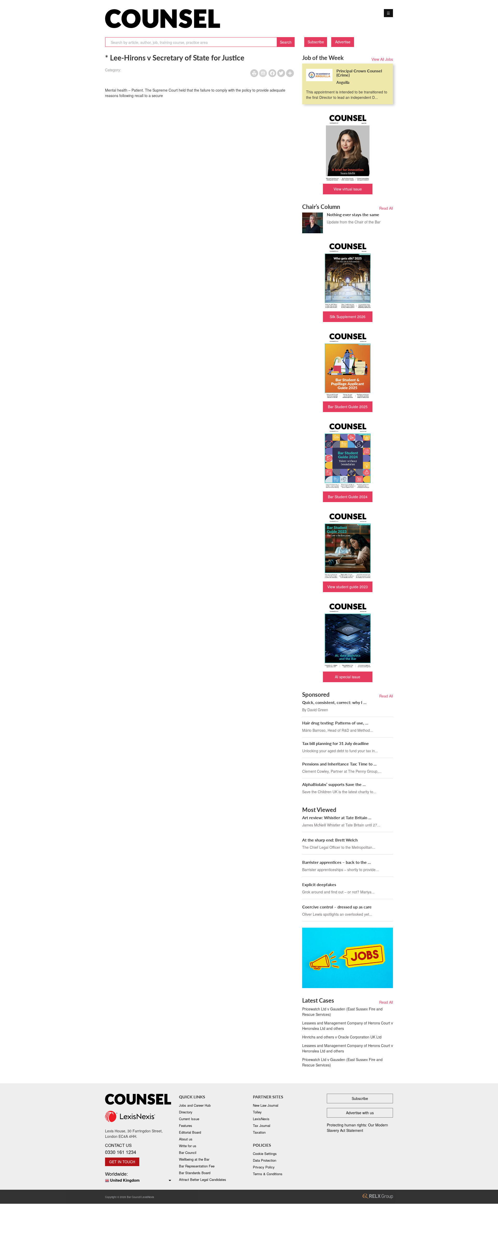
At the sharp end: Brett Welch (330, 839)
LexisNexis (261, 1118)
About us (185, 1139)
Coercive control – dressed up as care (337, 906)
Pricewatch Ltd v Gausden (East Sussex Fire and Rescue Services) (342, 1011)
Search (286, 42)
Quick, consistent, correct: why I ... (334, 702)
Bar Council (187, 1152)
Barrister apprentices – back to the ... (336, 862)
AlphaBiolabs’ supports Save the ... (334, 784)
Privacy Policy (264, 1167)
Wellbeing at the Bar (194, 1159)
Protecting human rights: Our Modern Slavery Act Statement (357, 1127)
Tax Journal (261, 1125)
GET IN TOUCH (122, 1161)
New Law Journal (265, 1105)
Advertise (342, 41)
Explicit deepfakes (319, 884)
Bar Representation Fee (197, 1166)
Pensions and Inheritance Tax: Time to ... (339, 763)
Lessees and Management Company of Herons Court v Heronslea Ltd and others (347, 1025)
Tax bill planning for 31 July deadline (335, 743)
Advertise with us (360, 1112)
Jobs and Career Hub (195, 1105)
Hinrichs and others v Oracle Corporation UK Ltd (342, 1036)
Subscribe (316, 41)
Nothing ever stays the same (353, 214)
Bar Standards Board (194, 1172)
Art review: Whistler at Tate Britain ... (336, 817)
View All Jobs (382, 59)
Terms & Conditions (267, 1173)
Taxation (259, 1132)
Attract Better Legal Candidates (202, 1179)
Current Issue (189, 1118)
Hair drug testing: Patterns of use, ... (335, 722)
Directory (185, 1112)
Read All (386, 208)
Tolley (257, 1112)
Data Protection (264, 1160)
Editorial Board (190, 1132)
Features (185, 1125)
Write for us (187, 1145)
